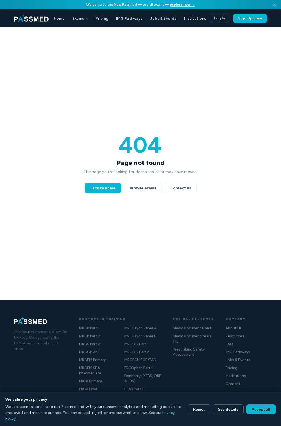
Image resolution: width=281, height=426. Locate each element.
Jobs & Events (163, 18)
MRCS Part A (89, 344)
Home (59, 18)
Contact (233, 384)
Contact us (180, 188)
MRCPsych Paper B (140, 336)
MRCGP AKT (89, 352)
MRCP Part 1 (89, 328)
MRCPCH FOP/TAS (140, 360)
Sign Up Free (250, 18)
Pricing (101, 18)
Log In (219, 18)
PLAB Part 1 (134, 389)
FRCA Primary (90, 381)
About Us (234, 328)
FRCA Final (88, 389)
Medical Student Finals (192, 328)
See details (228, 409)
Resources (235, 336)
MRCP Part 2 (89, 336)
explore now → (182, 4)
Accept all (261, 409)
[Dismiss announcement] (274, 5)
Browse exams (143, 188)
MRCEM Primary (92, 360)
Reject (199, 409)
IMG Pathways (129, 18)
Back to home (103, 188)
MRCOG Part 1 (136, 344)
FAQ (229, 344)
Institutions (195, 18)
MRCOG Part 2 (136, 352)
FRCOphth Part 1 (138, 368)
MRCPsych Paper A (140, 328)
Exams (78, 18)
